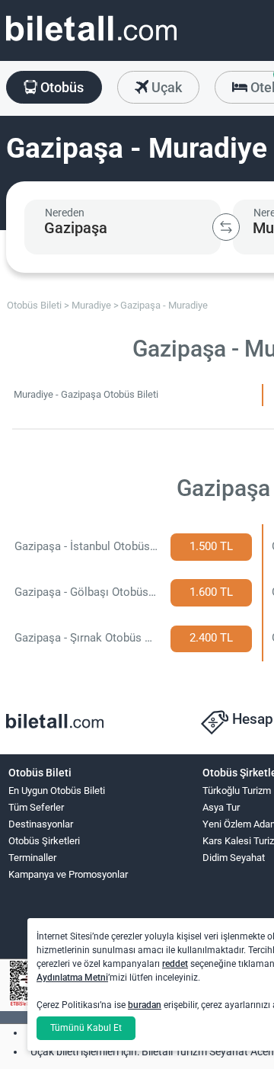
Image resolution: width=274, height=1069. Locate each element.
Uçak (165, 87)
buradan (144, 1005)
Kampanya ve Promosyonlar (68, 874)
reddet (175, 964)
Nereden (64, 212)
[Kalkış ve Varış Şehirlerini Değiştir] (226, 227)
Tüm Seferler (36, 807)
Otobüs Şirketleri (44, 841)
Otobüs (60, 87)
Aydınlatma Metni (72, 977)
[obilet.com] (91, 42)
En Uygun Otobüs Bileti (56, 790)
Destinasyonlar (40, 824)
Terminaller (32, 857)
